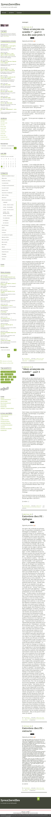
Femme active (5, 190)
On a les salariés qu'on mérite (7, 325)
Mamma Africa (5, 237)
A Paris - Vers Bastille (8, 207)
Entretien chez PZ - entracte (33, 729)
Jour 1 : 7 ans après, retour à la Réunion (8, 46)
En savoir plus (8, 816)
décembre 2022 (4, 123)
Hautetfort (28, 811)
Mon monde (4, 242)
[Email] (8, 355)
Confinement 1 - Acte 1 (8, 110)
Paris (10, 377)
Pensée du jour (5, 251)
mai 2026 (3, 121)
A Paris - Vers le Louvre (8, 209)
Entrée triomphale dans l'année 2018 (8, 333)
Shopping (4, 254)
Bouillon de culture (6, 180)
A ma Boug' (4, 312)
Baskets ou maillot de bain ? (8, 175)
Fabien (2, 53)
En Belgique (5, 220)
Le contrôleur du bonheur (6, 425)
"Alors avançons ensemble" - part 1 (33, 370)
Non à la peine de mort (6, 403)
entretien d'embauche (29, 359)
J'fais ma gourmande (6, 200)
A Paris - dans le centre (8, 204)
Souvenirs (4, 256)
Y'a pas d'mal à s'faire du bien (8, 371)
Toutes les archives (5, 139)
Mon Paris (4, 244)
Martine (3, 91)
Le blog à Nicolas (4, 416)
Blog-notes (4, 178)
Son (12, 379)
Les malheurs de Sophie (7, 234)
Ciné (2, 374)
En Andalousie (6, 218)
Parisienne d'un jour (6, 249)
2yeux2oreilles (10, 4)
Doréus (3, 69)
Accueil (4, 12)
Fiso (2, 46)
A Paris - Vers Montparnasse (6, 212)
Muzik (3, 246)
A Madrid (5, 202)
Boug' (2, 417)
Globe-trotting (5, 195)
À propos (19, 12)
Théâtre (3, 259)
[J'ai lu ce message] (49, 815)
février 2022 (3, 126)
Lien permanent (26, 358)
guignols (26, 720)
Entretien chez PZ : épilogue (32, 518)
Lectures (4, 232)
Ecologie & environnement (8, 185)
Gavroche (3, 426)
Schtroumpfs (3, 404)
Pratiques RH (3, 430)
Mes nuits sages (5, 239)
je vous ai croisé (9, 374)
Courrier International (6, 399)
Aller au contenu (4, 1)
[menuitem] (4, 12)
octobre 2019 (3, 131)
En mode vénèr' (5, 188)
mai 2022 (3, 124)
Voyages (7, 379)
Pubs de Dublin (4, 401)
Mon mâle (8, 84)
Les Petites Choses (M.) (6, 423)
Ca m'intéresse (5, 183)
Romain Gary (4, 406)
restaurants (4, 377)
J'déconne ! (4, 197)
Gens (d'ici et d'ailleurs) (7, 192)
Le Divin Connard (5, 419)
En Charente (6, 222)
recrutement (40, 359)
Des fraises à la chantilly (6, 428)
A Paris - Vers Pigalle (7, 215)
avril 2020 (3, 130)
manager (35, 359)
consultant (24, 360)
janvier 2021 (3, 128)
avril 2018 (3, 133)
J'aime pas (4, 230)
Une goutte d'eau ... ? (6, 318)
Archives (11, 12)
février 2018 (3, 135)
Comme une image (6, 340)
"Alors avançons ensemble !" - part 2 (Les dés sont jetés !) (33, 32)
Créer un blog (23, 811)
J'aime (3, 227)
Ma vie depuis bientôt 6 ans (8, 277)
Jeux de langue (5, 225)
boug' (2, 379)
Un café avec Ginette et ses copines (8, 62)
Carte (2, 264)
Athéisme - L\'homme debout (7, 408)
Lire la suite (6, 36)
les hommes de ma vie (6, 382)
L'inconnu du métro (5, 421)
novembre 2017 (4, 137)
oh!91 (14, 377)
